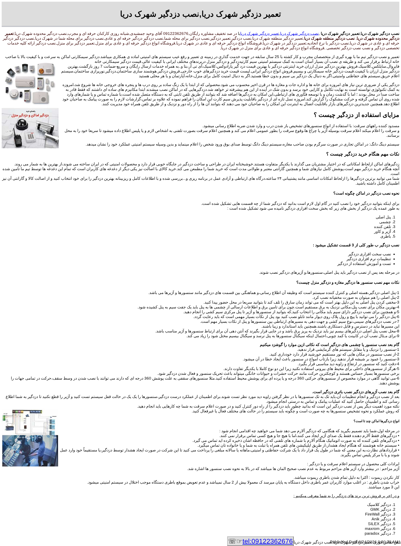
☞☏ (260, 541)
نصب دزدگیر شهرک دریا (299, 33)
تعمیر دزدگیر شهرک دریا (259, 33)
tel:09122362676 (267, 541)
